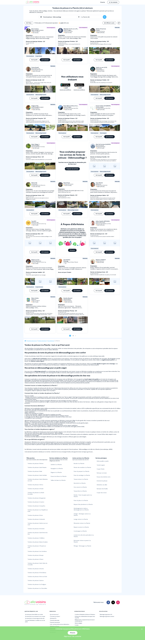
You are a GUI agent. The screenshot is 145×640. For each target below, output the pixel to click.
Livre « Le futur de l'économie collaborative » (59, 624)
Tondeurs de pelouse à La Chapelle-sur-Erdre (38, 510)
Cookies (76, 625)
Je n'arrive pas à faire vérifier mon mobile (34, 614)
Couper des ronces (102, 492)
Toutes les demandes (54, 620)
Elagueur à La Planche (56, 472)
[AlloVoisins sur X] (113, 602)
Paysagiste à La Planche (57, 468)
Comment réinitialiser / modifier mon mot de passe (35, 621)
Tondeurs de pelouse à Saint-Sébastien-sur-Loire (38, 480)
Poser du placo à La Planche (81, 500)
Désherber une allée (102, 485)
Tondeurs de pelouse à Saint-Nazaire (37, 467)
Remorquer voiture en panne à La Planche (82, 541)
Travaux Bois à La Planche (80, 491)
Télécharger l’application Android (107, 616)
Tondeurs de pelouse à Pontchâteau (37, 572)
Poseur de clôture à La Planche (58, 476)
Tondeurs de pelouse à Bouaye (35, 555)
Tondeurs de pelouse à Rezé (35, 471)
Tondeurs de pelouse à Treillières (36, 538)
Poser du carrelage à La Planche (82, 475)
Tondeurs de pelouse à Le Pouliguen (37, 584)
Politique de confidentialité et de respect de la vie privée (85, 617)
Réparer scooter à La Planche (81, 527)
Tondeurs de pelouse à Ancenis (36, 568)
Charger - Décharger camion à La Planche (82, 514)
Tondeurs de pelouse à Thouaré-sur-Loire (37, 546)
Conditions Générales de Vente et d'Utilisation (85, 614)
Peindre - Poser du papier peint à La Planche (83, 495)
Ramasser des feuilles (102, 489)
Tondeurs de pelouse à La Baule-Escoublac (36, 493)
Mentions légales (78, 623)
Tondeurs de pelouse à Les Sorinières (37, 551)
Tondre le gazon (101, 465)
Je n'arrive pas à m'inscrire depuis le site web (34, 618)
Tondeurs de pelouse (42, 340)
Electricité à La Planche (80, 483)
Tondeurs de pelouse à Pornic (35, 515)
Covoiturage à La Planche (80, 531)
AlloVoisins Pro (53, 618)
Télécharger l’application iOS (106, 614)
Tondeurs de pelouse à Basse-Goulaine (38, 542)
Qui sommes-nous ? (54, 614)
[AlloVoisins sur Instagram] (118, 602)
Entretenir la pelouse (102, 481)
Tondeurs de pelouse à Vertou (35, 484)
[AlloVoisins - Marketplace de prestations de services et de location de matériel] (32, 3)
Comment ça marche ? (55, 616)
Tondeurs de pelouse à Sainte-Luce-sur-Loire (38, 524)
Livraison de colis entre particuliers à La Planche (84, 535)
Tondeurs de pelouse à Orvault (35, 488)
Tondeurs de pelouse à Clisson (35, 559)
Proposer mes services (55, 622)
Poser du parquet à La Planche (81, 471)
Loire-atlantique (51, 340)
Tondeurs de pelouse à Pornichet (36, 528)
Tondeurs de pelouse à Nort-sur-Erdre (37, 576)
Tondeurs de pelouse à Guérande (36, 519)
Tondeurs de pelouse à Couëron (36, 502)
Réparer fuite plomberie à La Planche (83, 504)
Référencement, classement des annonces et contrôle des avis (84, 620)
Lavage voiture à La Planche (81, 519)
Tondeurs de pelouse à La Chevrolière (37, 588)
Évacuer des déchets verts (103, 477)
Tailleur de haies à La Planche (58, 480)
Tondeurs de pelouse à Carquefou (36, 506)
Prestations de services (32, 340)
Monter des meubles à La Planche (82, 467)
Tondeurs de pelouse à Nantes (35, 463)
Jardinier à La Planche (56, 464)
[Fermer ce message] (142, 629)
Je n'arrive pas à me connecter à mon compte (35, 616)
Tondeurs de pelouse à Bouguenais (36, 498)
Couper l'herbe (100, 469)
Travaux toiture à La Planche (81, 479)
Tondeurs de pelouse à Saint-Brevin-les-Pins (38, 533)
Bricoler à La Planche (79, 463)
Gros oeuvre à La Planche (80, 487)
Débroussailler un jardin (103, 461)
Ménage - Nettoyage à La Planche (82, 546)
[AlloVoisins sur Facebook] (108, 602)
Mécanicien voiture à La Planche (82, 523)
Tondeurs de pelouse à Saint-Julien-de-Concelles (38, 564)
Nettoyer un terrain (102, 473)
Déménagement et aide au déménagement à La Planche (81, 509)
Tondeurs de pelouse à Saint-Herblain (37, 475)
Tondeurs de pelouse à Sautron (36, 580)
